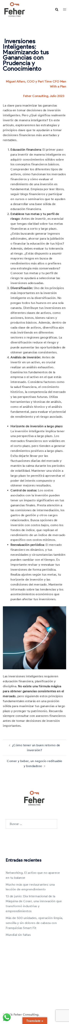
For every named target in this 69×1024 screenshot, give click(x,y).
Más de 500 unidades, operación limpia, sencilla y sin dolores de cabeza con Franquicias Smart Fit (34, 923)
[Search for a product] (56, 9)
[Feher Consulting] (14, 9)
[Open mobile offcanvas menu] (64, 9)
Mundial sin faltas (18, 935)
